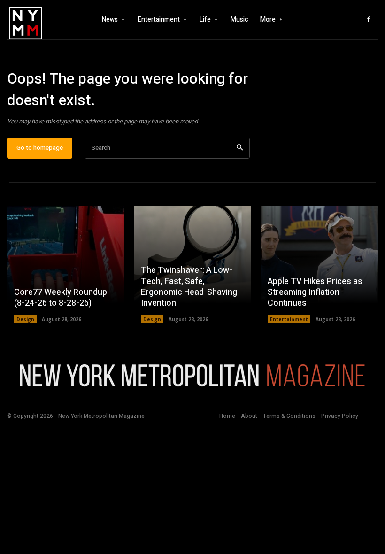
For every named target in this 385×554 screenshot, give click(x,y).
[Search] (240, 148)
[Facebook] (369, 20)
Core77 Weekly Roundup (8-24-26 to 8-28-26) (60, 297)
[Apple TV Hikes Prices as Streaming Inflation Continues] (319, 264)
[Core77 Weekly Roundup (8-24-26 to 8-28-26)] (65, 264)
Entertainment (289, 319)
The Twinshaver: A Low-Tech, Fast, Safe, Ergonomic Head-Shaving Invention (189, 286)
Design (25, 319)
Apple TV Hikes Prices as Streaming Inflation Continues (315, 292)
